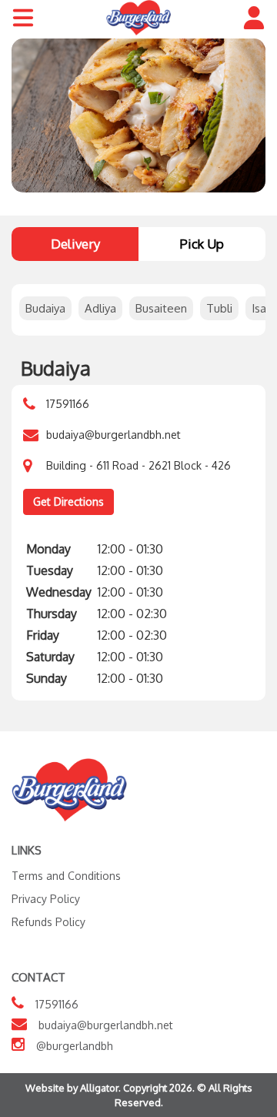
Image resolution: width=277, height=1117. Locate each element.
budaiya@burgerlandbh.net (113, 434)
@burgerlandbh (74, 1045)
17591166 (67, 403)
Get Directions (68, 501)
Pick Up (202, 244)
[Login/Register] (253, 17)
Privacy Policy (46, 898)
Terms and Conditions (66, 875)
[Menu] (23, 17)
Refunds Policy (48, 921)
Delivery (75, 244)
